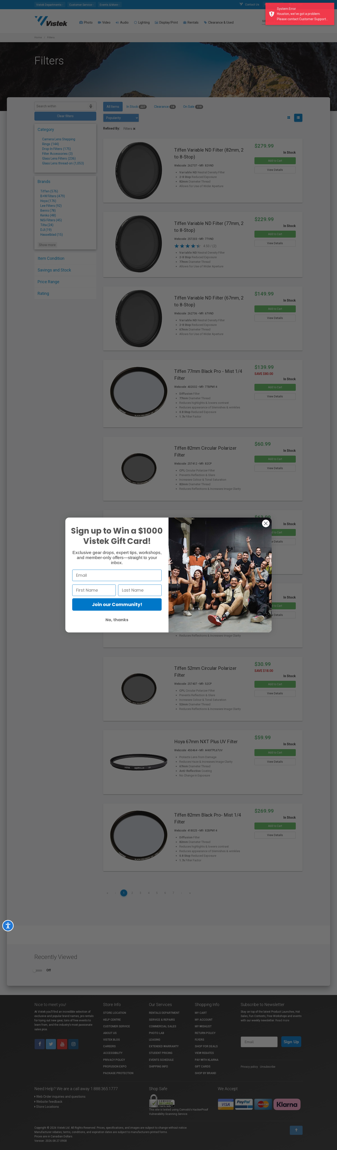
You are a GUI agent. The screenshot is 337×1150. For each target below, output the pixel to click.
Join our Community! (117, 604)
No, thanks (116, 620)
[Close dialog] (266, 523)
